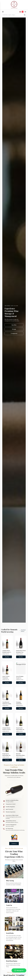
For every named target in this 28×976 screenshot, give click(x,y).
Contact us (14, 843)
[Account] (20, 11)
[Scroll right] (21, 916)
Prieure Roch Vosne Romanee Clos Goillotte (21, 652)
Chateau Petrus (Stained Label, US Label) (6, 652)
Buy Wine (14, 325)
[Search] (24, 15)
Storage (14, 329)
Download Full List (23, 630)
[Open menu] (2, 11)
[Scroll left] (6, 916)
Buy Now (7, 656)
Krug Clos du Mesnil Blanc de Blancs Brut (6, 755)
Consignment (14, 333)
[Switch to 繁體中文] (22, 12)
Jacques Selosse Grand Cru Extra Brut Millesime (6, 729)
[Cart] (25, 12)
